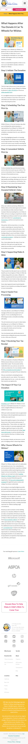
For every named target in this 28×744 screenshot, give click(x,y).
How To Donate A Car (8, 663)
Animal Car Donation (7, 710)
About (17, 655)
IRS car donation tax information (11, 370)
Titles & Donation (8, 659)
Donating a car (5, 403)
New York (6, 682)
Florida (6, 685)
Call (6, 9)
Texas (5, 689)
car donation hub (7, 527)
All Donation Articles (19, 663)
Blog (17, 670)
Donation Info (8, 655)
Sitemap (18, 742)
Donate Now (19, 9)
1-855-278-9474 (12, 90)
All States (6, 692)
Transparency (19, 667)
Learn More (21, 551)
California (6, 679)
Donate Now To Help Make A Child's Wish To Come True (14, 607)
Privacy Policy (11, 742)
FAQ (17, 675)
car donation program (7, 237)
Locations (6, 675)
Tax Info (18, 651)
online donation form (6, 92)
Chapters (18, 659)
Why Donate (7, 651)
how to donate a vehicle (10, 519)
